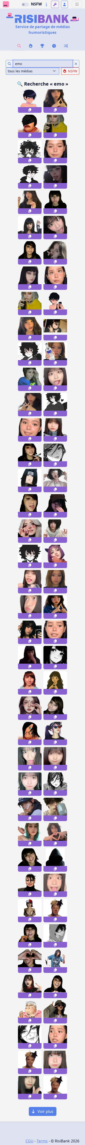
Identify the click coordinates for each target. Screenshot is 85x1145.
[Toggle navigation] (77, 4)
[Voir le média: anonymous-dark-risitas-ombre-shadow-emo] (55, 860)
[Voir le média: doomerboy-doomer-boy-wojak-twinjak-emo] (30, 151)
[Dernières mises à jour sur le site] (46, 4)
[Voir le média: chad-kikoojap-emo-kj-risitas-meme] (30, 177)
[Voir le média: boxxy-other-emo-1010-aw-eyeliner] (55, 708)
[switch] (25, 4)
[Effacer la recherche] (75, 63)
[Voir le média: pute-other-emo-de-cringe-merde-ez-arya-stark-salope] (55, 506)
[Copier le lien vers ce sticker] (30, 110)
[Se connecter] (64, 4)
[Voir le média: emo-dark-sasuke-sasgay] (30, 480)
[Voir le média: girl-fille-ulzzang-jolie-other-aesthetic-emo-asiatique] (55, 177)
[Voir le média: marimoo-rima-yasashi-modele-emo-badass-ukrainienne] (30, 834)
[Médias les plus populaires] (42, 46)
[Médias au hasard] (66, 46)
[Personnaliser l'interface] (55, 4)
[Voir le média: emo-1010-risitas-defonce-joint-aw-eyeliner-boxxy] (30, 455)
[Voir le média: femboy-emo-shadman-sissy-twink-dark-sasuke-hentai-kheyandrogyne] (30, 101)
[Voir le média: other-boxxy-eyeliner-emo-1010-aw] (30, 379)
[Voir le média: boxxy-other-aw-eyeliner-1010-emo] (30, 253)
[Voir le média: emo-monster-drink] (30, 303)
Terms (42, 1141)
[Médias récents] (54, 46)
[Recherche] (19, 46)
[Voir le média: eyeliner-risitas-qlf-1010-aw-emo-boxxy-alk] (30, 936)
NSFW (36, 4)
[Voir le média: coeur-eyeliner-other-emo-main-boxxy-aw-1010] (30, 961)
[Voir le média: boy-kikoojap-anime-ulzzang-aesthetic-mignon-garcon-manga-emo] (55, 936)
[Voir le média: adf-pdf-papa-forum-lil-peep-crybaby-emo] (30, 1011)
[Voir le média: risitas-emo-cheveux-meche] (30, 126)
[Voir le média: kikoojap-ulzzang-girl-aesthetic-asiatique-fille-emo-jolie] (55, 657)
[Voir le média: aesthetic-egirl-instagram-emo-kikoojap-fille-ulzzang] (55, 556)
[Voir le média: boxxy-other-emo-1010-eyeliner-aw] (55, 202)
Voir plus (45, 1111)
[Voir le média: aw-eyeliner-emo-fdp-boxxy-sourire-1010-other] (30, 860)
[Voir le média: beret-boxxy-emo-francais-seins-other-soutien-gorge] (30, 910)
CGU (30, 1141)
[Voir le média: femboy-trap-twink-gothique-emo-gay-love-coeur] (55, 303)
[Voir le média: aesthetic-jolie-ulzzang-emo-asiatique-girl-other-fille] (30, 986)
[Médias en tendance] (30, 46)
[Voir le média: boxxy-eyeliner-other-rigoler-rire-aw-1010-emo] (55, 986)
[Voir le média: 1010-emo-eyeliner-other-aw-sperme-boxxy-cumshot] (30, 506)
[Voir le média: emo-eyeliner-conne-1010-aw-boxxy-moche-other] (30, 683)
